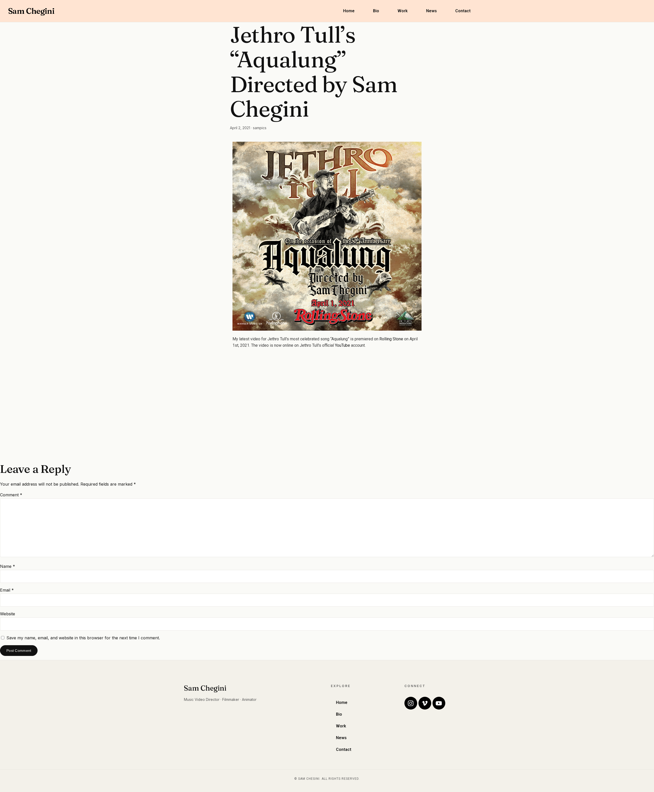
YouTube (342, 345)
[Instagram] (410, 703)
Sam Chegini (31, 11)
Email (7, 590)
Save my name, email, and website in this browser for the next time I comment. (83, 637)
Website (7, 613)
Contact (463, 10)
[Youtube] (439, 703)
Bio (376, 10)
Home (349, 10)
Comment (11, 494)
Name (7, 566)
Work (403, 10)
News (431, 10)
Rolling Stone (391, 339)
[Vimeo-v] (424, 703)
